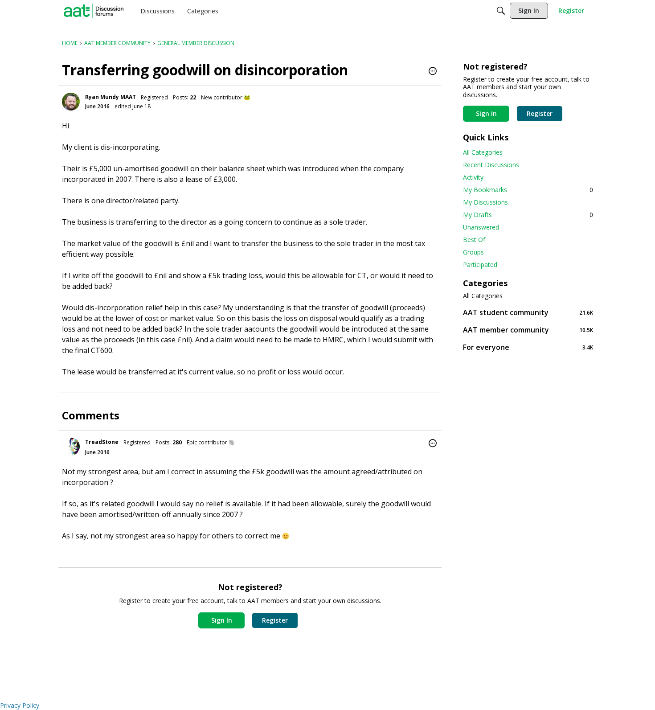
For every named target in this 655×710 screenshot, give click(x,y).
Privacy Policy (19, 705)
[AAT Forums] (93, 11)
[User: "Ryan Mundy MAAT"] (71, 102)
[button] (432, 72)
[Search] (501, 11)
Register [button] (275, 620)
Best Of (474, 239)
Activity (473, 177)
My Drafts (528, 214)
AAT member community (528, 329)
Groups (473, 252)
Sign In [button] (221, 620)
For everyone (528, 347)
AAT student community (528, 312)
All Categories (483, 152)
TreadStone (102, 442)
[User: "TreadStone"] (71, 447)
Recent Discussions (491, 164)
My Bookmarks (528, 189)
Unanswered (481, 227)
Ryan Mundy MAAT (110, 97)
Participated (480, 264)
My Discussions (485, 202)
